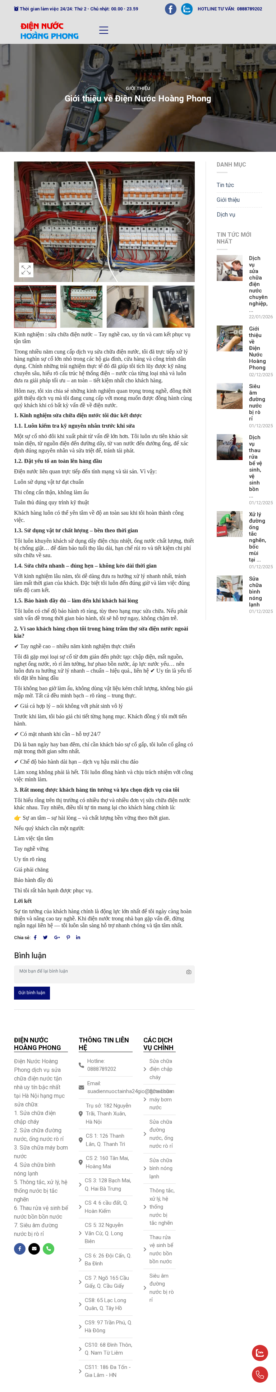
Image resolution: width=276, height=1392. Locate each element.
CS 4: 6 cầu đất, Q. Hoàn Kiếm (106, 1207)
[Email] (34, 1249)
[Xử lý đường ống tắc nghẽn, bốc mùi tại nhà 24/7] (230, 524)
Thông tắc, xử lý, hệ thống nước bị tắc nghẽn (162, 1206)
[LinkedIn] (78, 937)
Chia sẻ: (22, 937)
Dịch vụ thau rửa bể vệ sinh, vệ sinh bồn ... (255, 466)
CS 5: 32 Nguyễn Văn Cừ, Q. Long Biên (104, 1233)
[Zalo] (187, 8)
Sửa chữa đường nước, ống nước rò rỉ (161, 1134)
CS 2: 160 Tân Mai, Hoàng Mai (107, 1162)
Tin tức (225, 185)
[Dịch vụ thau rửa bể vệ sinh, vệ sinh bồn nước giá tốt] (230, 447)
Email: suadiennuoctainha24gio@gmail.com (110, 1087)
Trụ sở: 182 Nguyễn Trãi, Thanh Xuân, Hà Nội (108, 1113)
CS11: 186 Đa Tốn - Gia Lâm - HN (108, 1371)
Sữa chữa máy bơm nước (161, 1099)
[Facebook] (170, 8)
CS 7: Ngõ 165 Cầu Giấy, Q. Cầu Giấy (107, 1282)
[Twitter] (45, 937)
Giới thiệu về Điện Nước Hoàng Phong (257, 348)
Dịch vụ (226, 214)
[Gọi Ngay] (242, 1371)
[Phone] (48, 1249)
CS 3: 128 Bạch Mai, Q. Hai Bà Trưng (108, 1184)
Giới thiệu (138, 88)
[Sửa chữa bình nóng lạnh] (230, 588)
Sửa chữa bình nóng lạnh (255, 592)
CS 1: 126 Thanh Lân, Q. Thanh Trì (105, 1140)
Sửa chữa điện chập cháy (161, 1069)
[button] (188, 221)
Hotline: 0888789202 (101, 1065)
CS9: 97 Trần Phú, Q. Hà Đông (108, 1326)
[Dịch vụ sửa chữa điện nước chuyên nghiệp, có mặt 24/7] (230, 268)
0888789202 (249, 9)
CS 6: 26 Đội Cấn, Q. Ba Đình (108, 1259)
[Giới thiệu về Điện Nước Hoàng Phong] (230, 338)
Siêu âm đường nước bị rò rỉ (257, 402)
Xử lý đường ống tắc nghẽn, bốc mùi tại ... (257, 537)
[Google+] (57, 937)
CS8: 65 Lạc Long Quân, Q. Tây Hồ (105, 1304)
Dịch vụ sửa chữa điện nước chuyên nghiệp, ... (258, 284)
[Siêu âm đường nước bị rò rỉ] (230, 396)
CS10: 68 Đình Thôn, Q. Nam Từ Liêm (108, 1349)
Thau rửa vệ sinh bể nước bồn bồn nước (161, 1249)
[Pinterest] (68, 937)
